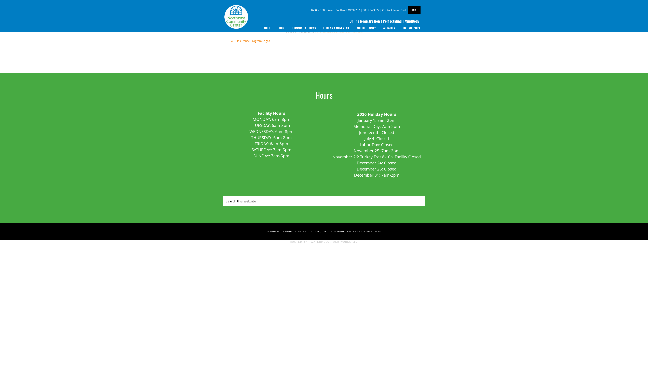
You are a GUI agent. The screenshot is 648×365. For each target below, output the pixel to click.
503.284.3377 (371, 10)
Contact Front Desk (394, 10)
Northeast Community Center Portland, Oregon (299, 231)
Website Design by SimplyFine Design (358, 231)
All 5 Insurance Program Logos (250, 41)
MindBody (412, 21)
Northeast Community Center (236, 17)
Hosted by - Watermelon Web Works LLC (324, 242)
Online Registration (364, 21)
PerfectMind (392, 21)
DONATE (414, 10)
